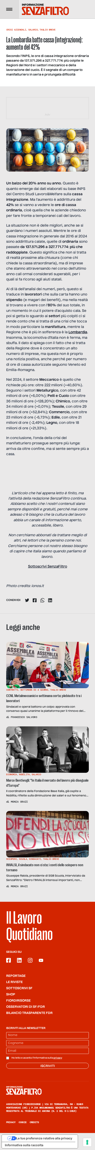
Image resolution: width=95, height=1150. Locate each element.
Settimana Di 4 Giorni (34, 689)
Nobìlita (24, 774)
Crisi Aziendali (16, 29)
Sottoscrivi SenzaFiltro (47, 566)
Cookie (23, 1122)
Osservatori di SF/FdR (25, 1006)
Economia (11, 774)
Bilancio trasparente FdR (29, 1013)
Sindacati (35, 859)
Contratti (12, 689)
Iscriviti (47, 1066)
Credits (34, 1122)
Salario (33, 29)
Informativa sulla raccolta (24, 1145)
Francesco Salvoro (24, 717)
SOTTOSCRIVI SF (19, 988)
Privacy (10, 1122)
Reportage (16, 976)
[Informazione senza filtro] (47, 1090)
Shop (10, 994)
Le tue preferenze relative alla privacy (44, 1138)
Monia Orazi (19, 801)
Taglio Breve (47, 29)
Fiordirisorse (18, 1000)
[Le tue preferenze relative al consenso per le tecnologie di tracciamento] (87, 1142)
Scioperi (11, 859)
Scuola (23, 859)
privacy (57, 1058)
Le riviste (14, 982)
